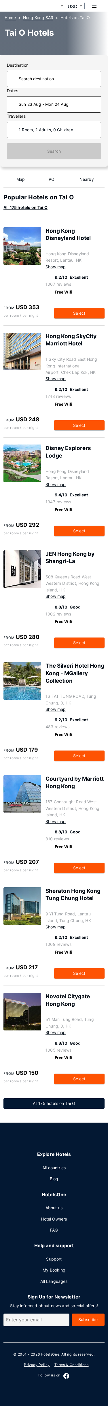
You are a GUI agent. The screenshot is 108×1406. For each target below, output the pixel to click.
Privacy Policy (37, 1365)
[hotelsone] (26, 6)
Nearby (86, 179)
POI (52, 179)
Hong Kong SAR (38, 17)
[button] (55, 6)
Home (10, 17)
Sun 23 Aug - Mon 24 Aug (44, 104)
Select (79, 313)
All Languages (53, 1281)
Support (54, 1258)
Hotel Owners (54, 1218)
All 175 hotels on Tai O (25, 207)
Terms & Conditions (71, 1365)
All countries (54, 1167)
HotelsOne (50, 1354)
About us (54, 1207)
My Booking (54, 1269)
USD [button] (72, 6)
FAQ (54, 1229)
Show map (56, 266)
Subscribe (88, 1319)
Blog (54, 1178)
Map (20, 179)
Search (54, 151)
